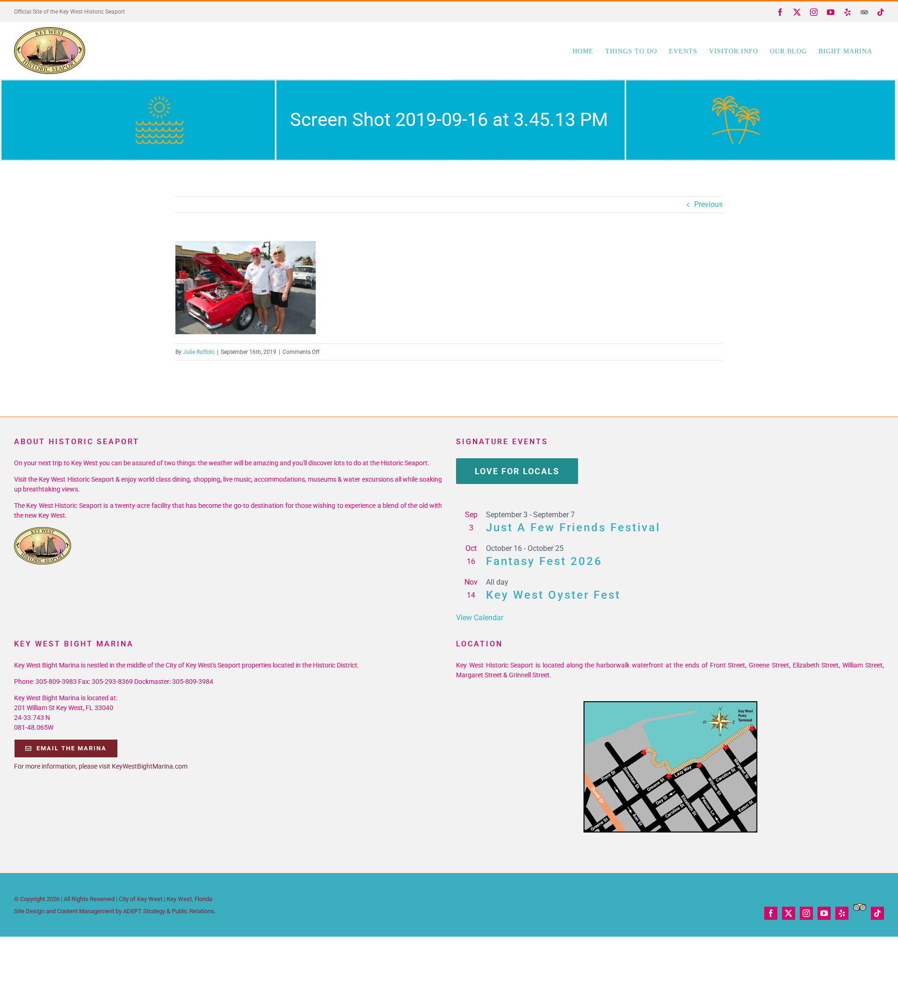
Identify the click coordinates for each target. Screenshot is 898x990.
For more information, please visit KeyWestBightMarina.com (101, 766)
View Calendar (479, 617)
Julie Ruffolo (199, 352)
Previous (708, 204)
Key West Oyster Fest (553, 594)
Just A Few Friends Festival (573, 527)
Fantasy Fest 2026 (544, 561)
